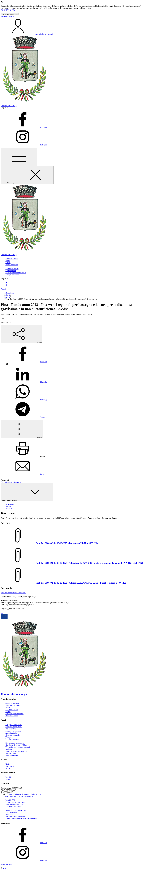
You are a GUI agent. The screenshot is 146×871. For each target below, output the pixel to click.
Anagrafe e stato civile (13, 725)
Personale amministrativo (14, 714)
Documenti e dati (11, 716)
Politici (7, 712)
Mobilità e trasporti (12, 739)
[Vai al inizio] (2, 613)
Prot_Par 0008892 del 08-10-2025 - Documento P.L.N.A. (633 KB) (67, 543)
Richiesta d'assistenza (13, 806)
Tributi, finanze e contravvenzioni (17, 747)
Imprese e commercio (13, 731)
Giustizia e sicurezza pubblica (16, 745)
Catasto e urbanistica (12, 735)
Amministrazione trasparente (15, 810)
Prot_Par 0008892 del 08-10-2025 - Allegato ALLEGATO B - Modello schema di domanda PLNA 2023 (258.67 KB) (90, 563)
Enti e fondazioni (11, 710)
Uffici (7, 708)
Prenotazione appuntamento (15, 802)
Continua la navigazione (10, 14)
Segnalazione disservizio (14, 804)
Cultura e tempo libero (13, 727)
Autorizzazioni (10, 753)
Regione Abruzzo (7, 16)
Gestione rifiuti (10, 271)
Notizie (8, 764)
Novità (7, 295)
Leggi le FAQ (10, 800)
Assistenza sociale (11, 269)
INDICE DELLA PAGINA (10, 500)
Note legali (9, 814)
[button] (11, 259)
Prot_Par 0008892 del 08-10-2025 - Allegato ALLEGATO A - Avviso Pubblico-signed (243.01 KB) (81, 583)
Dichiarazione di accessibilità (15, 816)
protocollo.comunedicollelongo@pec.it (19, 796)
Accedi (3, 289)
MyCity (5, 868)
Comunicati (9, 766)
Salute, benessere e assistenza (16, 751)
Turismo (8, 737)
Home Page (9, 293)
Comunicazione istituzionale (15, 273)
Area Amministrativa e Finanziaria (13, 593)
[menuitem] (26, 362)
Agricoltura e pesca (12, 755)
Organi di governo (12, 703)
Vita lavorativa (10, 729)
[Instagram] (6, 285)
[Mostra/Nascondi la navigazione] (19, 157)
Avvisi (7, 297)
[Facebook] (6, 283)
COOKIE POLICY (8, 10)
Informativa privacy (12, 812)
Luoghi (8, 777)
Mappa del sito (6, 864)
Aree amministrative (12, 705)
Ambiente (9, 749)
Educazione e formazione (14, 743)
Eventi (7, 779)
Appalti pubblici (11, 733)
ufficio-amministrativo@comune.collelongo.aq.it (23, 794)
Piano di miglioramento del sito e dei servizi (21, 818)
